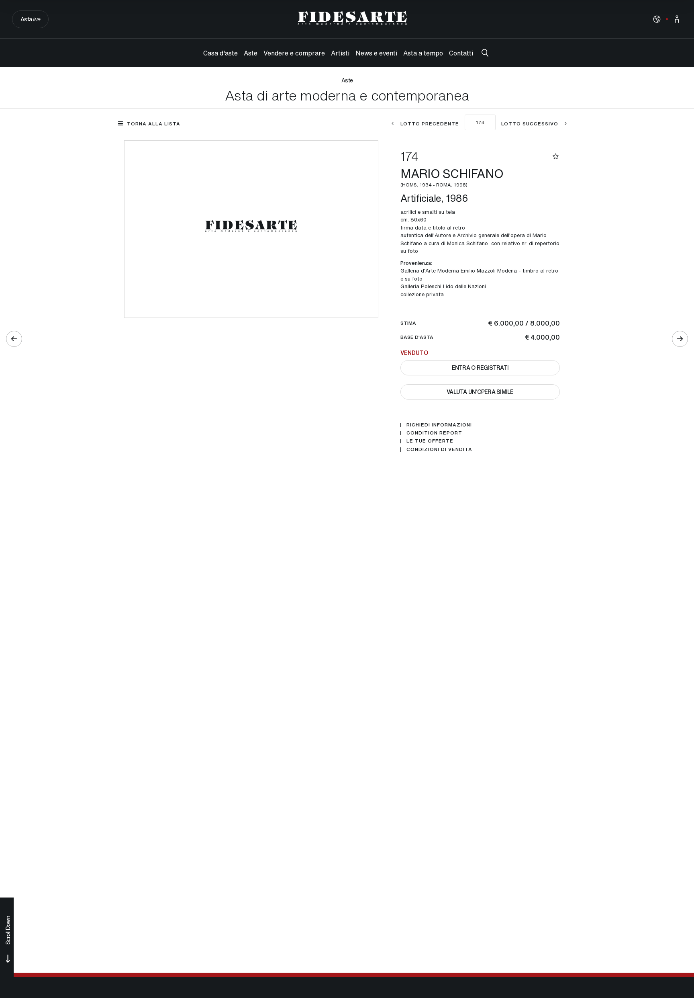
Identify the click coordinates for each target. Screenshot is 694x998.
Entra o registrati (480, 367)
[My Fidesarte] (677, 19)
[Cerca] (485, 53)
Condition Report (434, 433)
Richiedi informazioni (439, 425)
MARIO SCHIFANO (453, 176)
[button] (657, 19)
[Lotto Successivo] (680, 339)
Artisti (340, 53)
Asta (30, 19)
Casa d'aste (220, 53)
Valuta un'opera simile (480, 391)
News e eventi (376, 53)
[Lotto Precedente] (14, 339)
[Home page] (352, 18)
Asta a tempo (423, 53)
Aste (250, 53)
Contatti (461, 53)
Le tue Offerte (429, 441)
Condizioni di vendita (439, 449)
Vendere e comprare (294, 53)
